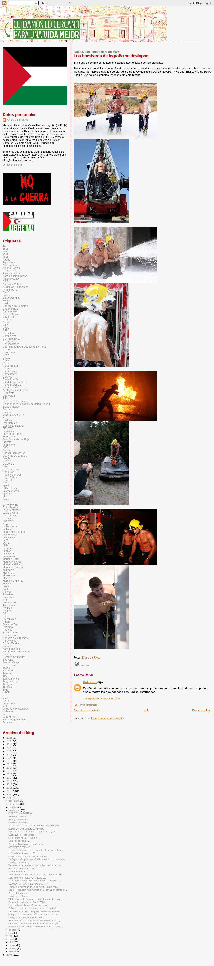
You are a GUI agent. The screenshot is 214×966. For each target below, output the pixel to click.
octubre (13, 807)
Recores (7, 629)
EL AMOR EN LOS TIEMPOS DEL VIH (28, 883)
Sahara (7, 646)
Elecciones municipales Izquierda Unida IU (27, 404)
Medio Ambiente (12, 561)
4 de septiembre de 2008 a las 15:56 (101, 698)
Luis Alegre (9, 553)
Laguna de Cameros (14, 531)
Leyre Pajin (9, 537)
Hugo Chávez (10, 477)
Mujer (6, 578)
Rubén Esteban (11, 643)
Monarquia (9, 575)
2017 (9, 767)
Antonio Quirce (11, 278)
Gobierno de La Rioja (15, 455)
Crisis (6, 355)
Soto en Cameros (13, 662)
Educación (9, 395)
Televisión (8, 670)
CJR (5, 330)
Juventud (8, 518)
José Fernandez (12, 510)
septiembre (15, 810)
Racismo (8, 627)
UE (4, 695)
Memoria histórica (17, 816)
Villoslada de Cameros (16, 708)
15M (5, 248)
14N (5, 246)
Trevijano (8, 684)
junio (11, 936)
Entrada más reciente (86, 710)
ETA (5, 417)
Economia (8, 393)
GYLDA (7, 466)
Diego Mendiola (12, 384)
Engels (7, 412)
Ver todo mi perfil (12, 164)
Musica (7, 583)
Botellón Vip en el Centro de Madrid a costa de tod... (34, 825)
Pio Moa (7, 608)
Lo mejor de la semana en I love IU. (26, 917)
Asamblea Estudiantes (15, 287)
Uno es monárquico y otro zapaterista (27, 856)
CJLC (6, 327)
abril (11, 942)
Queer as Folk (11, 624)
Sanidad (7, 654)
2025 (9, 741)
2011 (9, 787)
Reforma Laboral (12, 632)
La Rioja (7, 529)
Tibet (5, 676)
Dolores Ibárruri (11, 387)
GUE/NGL (8, 463)
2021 (9, 754)
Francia (7, 442)
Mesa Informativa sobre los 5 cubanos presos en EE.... (36, 874)
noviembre (14, 804)
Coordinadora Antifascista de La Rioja (24, 346)
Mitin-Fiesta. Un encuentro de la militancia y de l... (33, 831)
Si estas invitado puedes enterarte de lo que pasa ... (34, 880)
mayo (12, 939)
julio (11, 933)
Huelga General (12, 474)
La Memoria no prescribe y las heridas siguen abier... (35, 911)
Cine (5, 325)
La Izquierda (10, 526)
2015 (9, 774)
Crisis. (6, 357)
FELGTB (7, 428)
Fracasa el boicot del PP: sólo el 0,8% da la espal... (34, 887)
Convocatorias (11, 344)
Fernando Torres (12, 433)
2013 (9, 781)
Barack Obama (11, 297)
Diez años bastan (17, 871)
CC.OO (7, 319)
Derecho (8, 376)
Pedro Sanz (9, 602)
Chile (6, 322)
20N (5, 251)
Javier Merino (10, 504)
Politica (7, 610)
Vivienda (8, 711)
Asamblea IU (10, 289)
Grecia (6, 458)
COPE (6, 349)
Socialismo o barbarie (19, 847)
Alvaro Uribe (10, 270)
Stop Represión (11, 665)
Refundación (10, 635)
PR (4, 616)
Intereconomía (11, 491)
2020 (9, 757)
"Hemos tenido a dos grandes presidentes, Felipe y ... (35, 920)
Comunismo (10, 335)
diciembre (14, 801)
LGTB (6, 542)
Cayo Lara (9, 316)
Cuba (6, 363)
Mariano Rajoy (11, 559)
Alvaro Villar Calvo (17, 119)
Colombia (8, 333)
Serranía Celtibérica (14, 657)
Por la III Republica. (18, 893)
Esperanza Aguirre (13, 414)
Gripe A (7, 461)
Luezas (7, 550)
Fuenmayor (9, 444)
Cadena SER (10, 308)
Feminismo (9, 431)
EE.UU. (7, 398)
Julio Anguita (10, 515)
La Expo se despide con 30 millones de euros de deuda (36, 859)
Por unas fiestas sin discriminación (25, 844)
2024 (9, 744)
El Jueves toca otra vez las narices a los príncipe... (34, 908)
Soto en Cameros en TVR (21, 868)
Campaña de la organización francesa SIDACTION (34, 914)
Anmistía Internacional (15, 276)
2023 (9, 747)
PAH (5, 589)
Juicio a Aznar (11, 512)
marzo (12, 945)
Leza (5, 540)
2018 (9, 764)
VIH (5, 706)
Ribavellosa (9, 640)
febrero (13, 948)
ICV (5, 482)
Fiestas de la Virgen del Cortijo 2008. (26, 902)
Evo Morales (10, 423)
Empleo (7, 409)
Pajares (7, 591)
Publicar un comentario (85, 705)
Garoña (7, 450)
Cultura (7, 368)
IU (4, 501)
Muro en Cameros (13, 580)
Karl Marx (8, 521)
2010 (9, 791)
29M (5, 257)
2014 (9, 777)
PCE (5, 599)
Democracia (10, 374)
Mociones (8, 572)
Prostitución (9, 618)
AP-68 (6, 281)
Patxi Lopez (9, 597)
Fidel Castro (10, 436)
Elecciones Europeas (15, 401)
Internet (7, 493)
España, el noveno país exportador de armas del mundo (36, 850)
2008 (9, 797)
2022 (9, 751)
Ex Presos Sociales (14, 425)
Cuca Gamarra (11, 365)
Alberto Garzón (11, 267)
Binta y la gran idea (18, 819)
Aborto (6, 259)
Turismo (7, 687)
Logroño (7, 548)
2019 (9, 761)
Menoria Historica (13, 567)
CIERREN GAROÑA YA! (20, 813)
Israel (6, 499)
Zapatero (8, 722)
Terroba (7, 673)
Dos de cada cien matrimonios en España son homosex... (37, 890)
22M (5, 254)
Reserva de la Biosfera (16, 638)
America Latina (11, 273)
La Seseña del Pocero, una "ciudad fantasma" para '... (35, 923)
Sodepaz (8, 659)
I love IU (7, 480)
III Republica (10, 488)
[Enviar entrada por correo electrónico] (76, 663)
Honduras (8, 472)
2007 (9, 954)
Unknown (90, 682)
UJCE (6, 700)
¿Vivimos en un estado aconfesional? (27, 877)
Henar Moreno (11, 469)
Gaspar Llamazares (14, 452)
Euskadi (7, 420)
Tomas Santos (11, 678)
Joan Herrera (10, 507)
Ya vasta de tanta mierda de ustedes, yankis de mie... (35, 865)
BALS (6, 292)
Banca (6, 295)
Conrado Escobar (13, 338)
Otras (86, 666)
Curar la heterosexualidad (21, 835)
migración (8, 570)
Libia (5, 545)
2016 (9, 771)
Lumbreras (9, 556)
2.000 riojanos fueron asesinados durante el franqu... (35, 899)
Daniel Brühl (10, 371)
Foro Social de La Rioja (16, 439)
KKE (5, 523)
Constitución (10, 341)
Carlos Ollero (10, 314)
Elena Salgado (11, 406)
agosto (13, 930)
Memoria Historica (13, 564)
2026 (9, 737)
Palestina (8, 594)
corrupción (9, 352)
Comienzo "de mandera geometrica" (26, 828)
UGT (5, 697)
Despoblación (11, 379)
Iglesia (6, 485)
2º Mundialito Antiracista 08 (21, 853)
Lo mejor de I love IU (18, 822)
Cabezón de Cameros (15, 306)
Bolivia (6, 300)
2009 (9, 794)
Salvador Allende (12, 648)
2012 (9, 784)
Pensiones (9, 605)
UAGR (6, 692)
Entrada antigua (201, 710)
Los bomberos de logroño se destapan (111, 55)
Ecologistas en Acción (15, 390)
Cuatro (6, 360)
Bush (6, 303)
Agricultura (9, 262)
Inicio (146, 710)
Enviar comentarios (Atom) (107, 718)
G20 (5, 447)
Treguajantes (10, 681)
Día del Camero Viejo (15, 382)
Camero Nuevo (11, 311)
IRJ (4, 496)
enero (12, 951)
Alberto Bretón (11, 265)
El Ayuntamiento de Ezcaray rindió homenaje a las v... (35, 926)
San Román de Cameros (17, 651)
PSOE (6, 621)
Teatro (6, 667)
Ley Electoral (10, 534)
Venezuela (9, 703)
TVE (5, 689)
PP (4, 613)
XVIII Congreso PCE (14, 719)
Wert (5, 714)
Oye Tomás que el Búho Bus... (23, 838)
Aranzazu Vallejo (12, 284)
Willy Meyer (9, 716)
